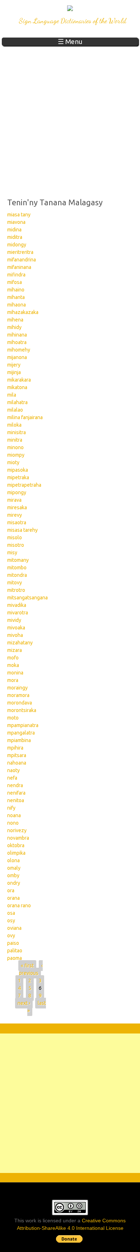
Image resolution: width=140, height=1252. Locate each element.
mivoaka (16, 627)
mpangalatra (21, 733)
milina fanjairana (25, 417)
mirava (14, 500)
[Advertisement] (70, 119)
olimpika (16, 853)
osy (11, 920)
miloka (14, 425)
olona (13, 860)
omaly (13, 868)
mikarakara (19, 380)
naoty (13, 770)
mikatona (17, 387)
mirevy (14, 515)
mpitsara (16, 755)
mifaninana (19, 267)
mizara (14, 650)
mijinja (14, 372)
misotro (15, 545)
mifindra (16, 275)
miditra (14, 237)
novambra (18, 838)
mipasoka (17, 470)
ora (10, 890)
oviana (14, 928)
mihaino (15, 290)
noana (14, 815)
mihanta (16, 297)
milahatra (17, 402)
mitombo (17, 567)
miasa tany (19, 214)
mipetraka (18, 477)
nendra (15, 785)
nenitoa (15, 800)
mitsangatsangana (27, 597)
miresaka (17, 507)
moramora (18, 695)
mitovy (14, 582)
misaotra (16, 522)
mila (11, 395)
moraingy (17, 688)
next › (24, 1003)
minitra (14, 440)
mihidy (14, 327)
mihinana (17, 335)
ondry (13, 883)
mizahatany (20, 642)
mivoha (15, 635)
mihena (15, 320)
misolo (14, 537)
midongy (16, 244)
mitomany (18, 560)
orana (13, 898)
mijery (13, 365)
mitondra (17, 575)
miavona (16, 222)
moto (13, 718)
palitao (14, 950)
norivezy (17, 830)
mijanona (17, 357)
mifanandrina (21, 259)
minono (15, 447)
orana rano (19, 905)
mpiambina (19, 740)
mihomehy (18, 350)
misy (12, 552)
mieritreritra (20, 252)
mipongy (16, 492)
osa (11, 913)
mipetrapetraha (24, 485)
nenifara (16, 793)
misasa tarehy (22, 530)
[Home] (70, 9)
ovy (11, 935)
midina (14, 229)
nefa (12, 778)
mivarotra (17, 612)
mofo (13, 658)
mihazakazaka (22, 312)
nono (13, 823)
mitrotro (16, 590)
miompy (15, 455)
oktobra (15, 845)
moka (13, 665)
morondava (19, 703)
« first (27, 965)
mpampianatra (22, 725)
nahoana (16, 763)
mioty (13, 462)
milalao (15, 410)
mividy (14, 620)
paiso (13, 943)
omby (13, 875)
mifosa (14, 282)
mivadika (16, 605)
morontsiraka (21, 710)
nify (11, 808)
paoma (14, 958)
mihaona (16, 305)
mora (12, 680)
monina (15, 673)
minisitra (16, 432)
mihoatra (17, 342)
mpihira (15, 748)
